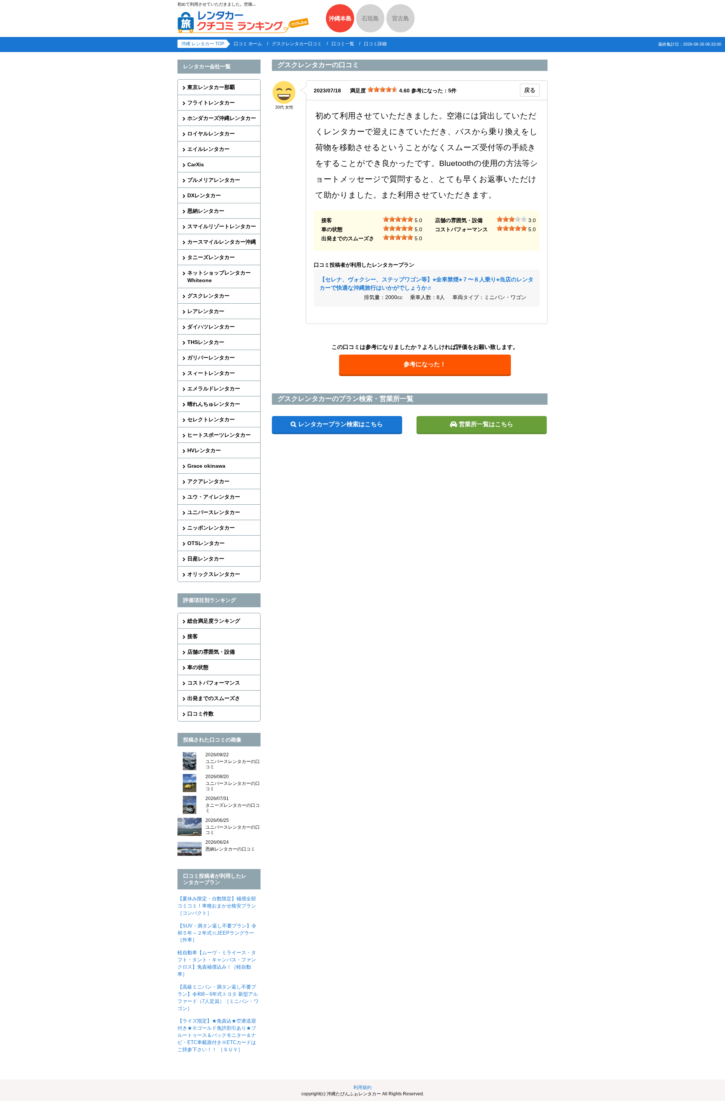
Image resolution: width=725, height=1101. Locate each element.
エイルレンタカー (208, 149)
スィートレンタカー (211, 373)
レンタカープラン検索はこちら (340, 424)
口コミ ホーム (248, 43)
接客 (192, 636)
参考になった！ (425, 364)
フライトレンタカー (211, 103)
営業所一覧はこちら (486, 424)
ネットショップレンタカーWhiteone (219, 276)
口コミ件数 (200, 714)
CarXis (195, 164)
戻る (529, 90)
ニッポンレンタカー (211, 528)
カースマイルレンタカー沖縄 (221, 242)
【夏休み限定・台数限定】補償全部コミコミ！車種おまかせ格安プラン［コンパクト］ (216, 906)
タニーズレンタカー (211, 257)
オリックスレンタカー (213, 574)
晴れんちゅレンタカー (213, 404)
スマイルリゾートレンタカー (221, 226)
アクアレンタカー (208, 481)
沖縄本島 (340, 18)
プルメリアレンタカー (213, 180)
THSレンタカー (205, 342)
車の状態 (197, 667)
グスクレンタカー (208, 296)
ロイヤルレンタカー (211, 134)
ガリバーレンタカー (211, 358)
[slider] (382, 89)
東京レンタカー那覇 (211, 87)
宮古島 (400, 18)
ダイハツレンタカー (211, 327)
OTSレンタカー (206, 543)
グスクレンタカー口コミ (297, 43)
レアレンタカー (205, 311)
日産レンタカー (205, 559)
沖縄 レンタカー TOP (202, 43)
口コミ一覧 (343, 43)
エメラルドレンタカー (213, 388)
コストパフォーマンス (213, 683)
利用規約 (362, 1087)
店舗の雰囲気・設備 (211, 652)
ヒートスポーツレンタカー (219, 435)
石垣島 (370, 18)
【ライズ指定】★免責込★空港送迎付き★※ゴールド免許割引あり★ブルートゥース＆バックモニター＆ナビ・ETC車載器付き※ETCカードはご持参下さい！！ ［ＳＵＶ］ (216, 1035)
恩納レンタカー (205, 211)
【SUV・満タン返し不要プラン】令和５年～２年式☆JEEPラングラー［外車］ (216, 933)
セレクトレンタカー (211, 419)
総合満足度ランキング (213, 621)
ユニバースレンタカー (213, 512)
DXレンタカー (204, 195)
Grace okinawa (206, 466)
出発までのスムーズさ (213, 698)
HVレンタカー (204, 450)
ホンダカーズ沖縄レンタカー (221, 118)
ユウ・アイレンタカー (213, 497)
